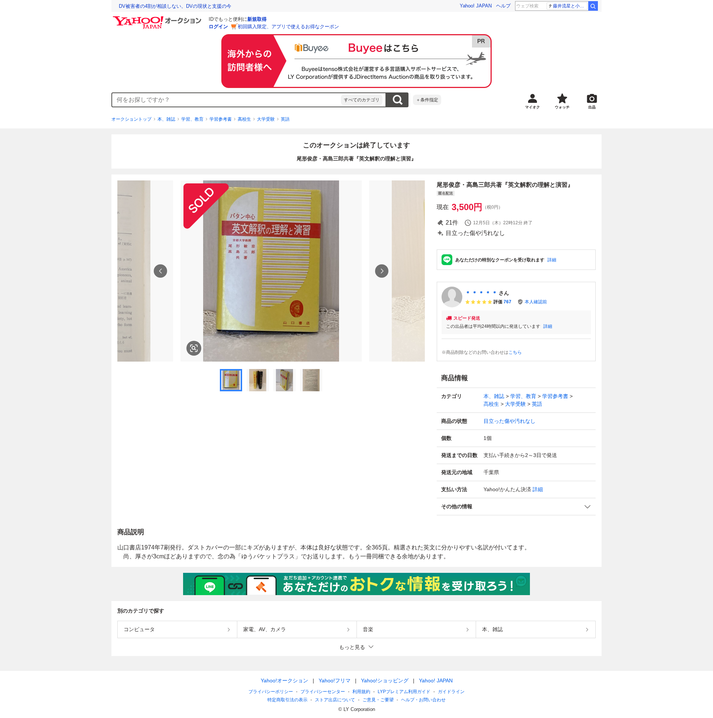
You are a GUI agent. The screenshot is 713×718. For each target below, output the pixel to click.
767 (507, 301)
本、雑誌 (166, 119)
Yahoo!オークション (284, 680)
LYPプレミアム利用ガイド (404, 691)
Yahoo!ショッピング (384, 680)
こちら (515, 352)
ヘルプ (503, 6)
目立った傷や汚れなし (509, 421)
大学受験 (266, 119)
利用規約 (361, 691)
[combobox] (226, 100)
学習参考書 (220, 119)
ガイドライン (451, 691)
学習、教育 (192, 119)
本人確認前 (536, 301)
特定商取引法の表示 (287, 699)
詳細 (551, 259)
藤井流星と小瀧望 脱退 (570, 6)
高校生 (244, 119)
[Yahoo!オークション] (158, 18)
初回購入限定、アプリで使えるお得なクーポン (288, 26)
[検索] (593, 6)
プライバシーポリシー (270, 691)
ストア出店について (335, 699)
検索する (397, 99)
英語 (285, 119)
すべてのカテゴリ (362, 99)
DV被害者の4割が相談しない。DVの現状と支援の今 (175, 6)
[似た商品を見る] (193, 348)
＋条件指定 (427, 99)
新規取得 (257, 19)
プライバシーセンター (322, 691)
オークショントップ (131, 119)
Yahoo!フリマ (335, 680)
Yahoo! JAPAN (476, 6)
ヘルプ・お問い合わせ (423, 699)
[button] (516, 506)
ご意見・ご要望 (378, 699)
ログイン (218, 26)
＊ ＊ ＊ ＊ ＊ (481, 293)
